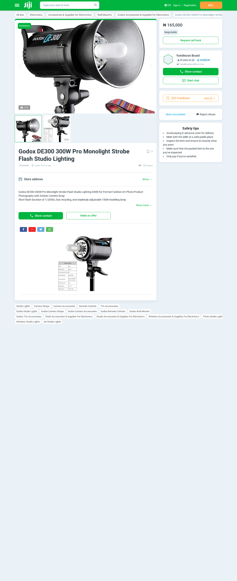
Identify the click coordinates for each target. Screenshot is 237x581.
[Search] (95, 5)
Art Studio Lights (52, 321)
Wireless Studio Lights (28, 321)
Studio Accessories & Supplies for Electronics (120, 316)
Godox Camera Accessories (82, 311)
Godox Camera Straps (52, 311)
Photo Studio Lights (213, 316)
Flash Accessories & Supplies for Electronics (69, 316)
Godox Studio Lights (26, 311)
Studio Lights (23, 306)
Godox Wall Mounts (139, 311)
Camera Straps (41, 306)
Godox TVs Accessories (28, 316)
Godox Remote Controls (113, 311)
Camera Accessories (64, 306)
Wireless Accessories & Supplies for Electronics (173, 316)
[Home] (28, 5)
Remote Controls (87, 306)
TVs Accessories (109, 306)
